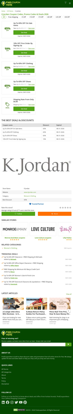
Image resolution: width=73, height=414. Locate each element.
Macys (12, 272)
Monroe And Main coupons (15, 238)
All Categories (6, 372)
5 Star (70, 207)
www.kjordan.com (30, 192)
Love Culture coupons (43, 238)
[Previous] (4, 311)
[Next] (68, 311)
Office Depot (14, 265)
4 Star (68, 207)
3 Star (65, 207)
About (4, 375)
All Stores (10, 11)
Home (3, 11)
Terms (4, 378)
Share (56, 214)
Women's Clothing (30, 196)
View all (68, 294)
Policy (4, 381)
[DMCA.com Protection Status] (19, 410)
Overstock (13, 284)
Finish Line (13, 278)
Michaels (13, 259)
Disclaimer (5, 384)
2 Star (63, 207)
